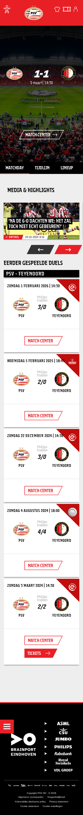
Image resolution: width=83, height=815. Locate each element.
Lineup (67, 167)
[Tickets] (66, 9)
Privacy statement (58, 801)
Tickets (34, 653)
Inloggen (75, 9)
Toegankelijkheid (56, 797)
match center (40, 341)
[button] (7, 726)
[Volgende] (68, 249)
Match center (37, 134)
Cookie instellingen (53, 806)
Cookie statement (29, 806)
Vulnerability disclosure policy (30, 801)
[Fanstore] (57, 9)
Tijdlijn (42, 167)
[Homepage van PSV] (33, 12)
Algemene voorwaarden (31, 797)
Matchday (15, 167)
